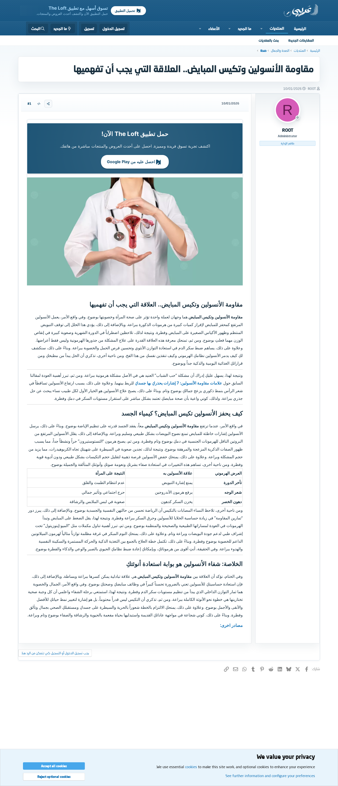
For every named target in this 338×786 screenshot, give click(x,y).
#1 (29, 103)
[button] (261, 28)
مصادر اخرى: (231, 625)
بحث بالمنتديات (269, 40)
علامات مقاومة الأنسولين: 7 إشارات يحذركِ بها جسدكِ (178, 383)
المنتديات (277, 28)
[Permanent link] (87, 305)
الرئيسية (300, 28)
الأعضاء (213, 28)
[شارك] (48, 104)
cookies (191, 766)
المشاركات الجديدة (301, 40)
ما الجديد (244, 28)
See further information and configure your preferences (270, 775)
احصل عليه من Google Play (131, 161)
